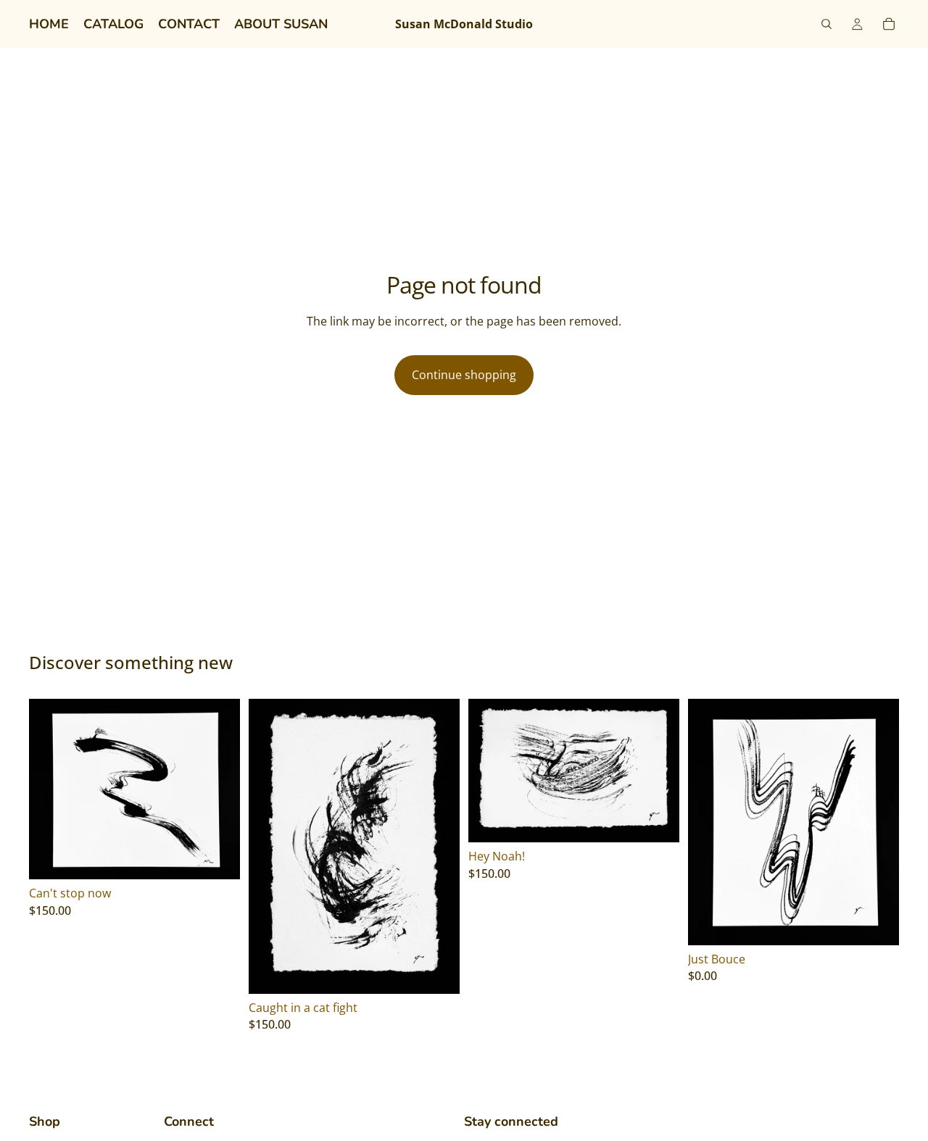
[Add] (217, 857)
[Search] (826, 24)
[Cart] (889, 24)
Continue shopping (464, 375)
